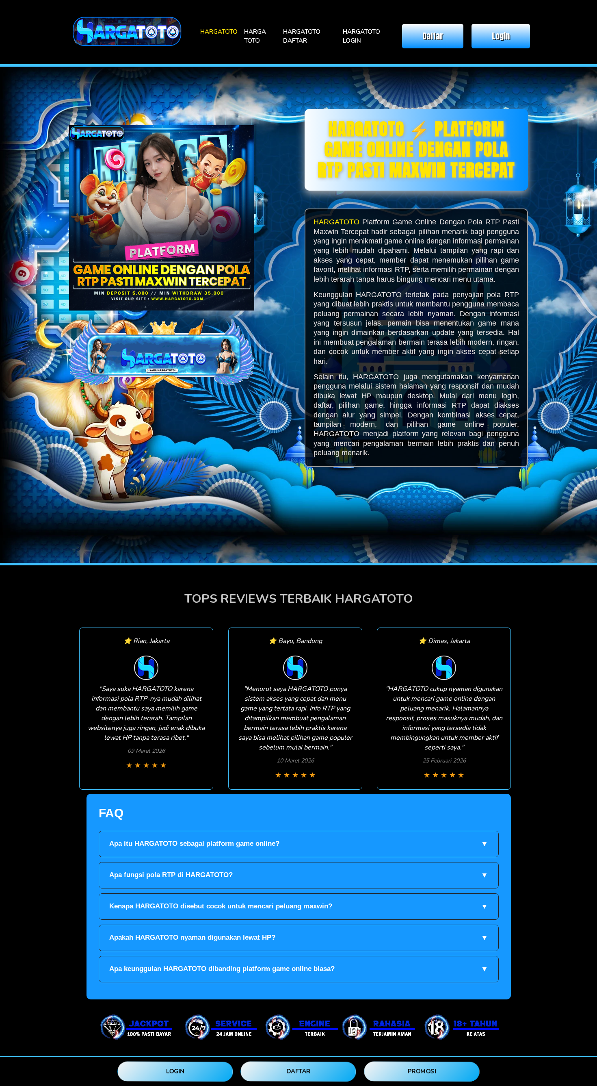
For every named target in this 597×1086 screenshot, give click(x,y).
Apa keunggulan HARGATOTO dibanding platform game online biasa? (298, 969)
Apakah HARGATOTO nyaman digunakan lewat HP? (298, 938)
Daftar (432, 36)
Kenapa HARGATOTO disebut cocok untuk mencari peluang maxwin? (298, 906)
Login (501, 36)
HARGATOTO (219, 32)
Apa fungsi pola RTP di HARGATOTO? (298, 875)
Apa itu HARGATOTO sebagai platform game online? (298, 844)
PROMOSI (422, 1071)
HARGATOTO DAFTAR (301, 36)
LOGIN (175, 1071)
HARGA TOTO (255, 36)
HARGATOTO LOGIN (361, 36)
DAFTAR (298, 1071)
